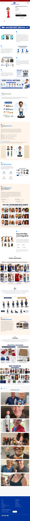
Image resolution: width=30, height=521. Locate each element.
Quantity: (16, 10)
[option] (8, 12)
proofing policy (21, 62)
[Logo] (15, 3)
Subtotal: (16, 13)
